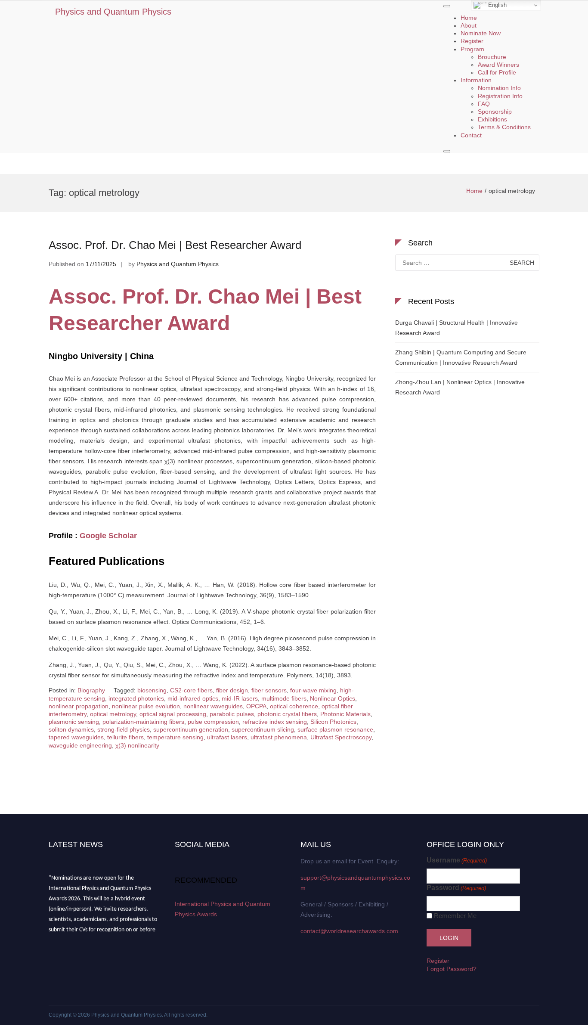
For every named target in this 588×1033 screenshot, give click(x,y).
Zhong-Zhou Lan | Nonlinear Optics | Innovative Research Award (460, 387)
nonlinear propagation (78, 706)
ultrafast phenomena (279, 737)
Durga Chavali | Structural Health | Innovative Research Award (456, 327)
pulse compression (213, 721)
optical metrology (113, 713)
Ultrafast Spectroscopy (340, 737)
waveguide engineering (80, 745)
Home (469, 17)
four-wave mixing (313, 690)
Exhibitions (492, 119)
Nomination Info (499, 88)
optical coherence (294, 706)
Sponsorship (495, 111)
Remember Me (455, 915)
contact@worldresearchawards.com (349, 931)
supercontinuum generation (190, 729)
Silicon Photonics (333, 721)
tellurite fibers (125, 737)
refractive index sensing (274, 721)
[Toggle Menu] (446, 6)
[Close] (446, 151)
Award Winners (498, 64)
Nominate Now (481, 33)
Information (476, 80)
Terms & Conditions (504, 127)
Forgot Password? (452, 968)
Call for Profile (497, 72)
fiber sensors (269, 690)
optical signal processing (172, 713)
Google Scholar (108, 535)
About (469, 25)
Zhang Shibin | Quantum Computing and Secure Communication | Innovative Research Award (460, 357)
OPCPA (256, 706)
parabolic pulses (232, 713)
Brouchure (492, 56)
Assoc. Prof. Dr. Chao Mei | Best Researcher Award (175, 245)
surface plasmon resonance (335, 729)
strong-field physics (123, 729)
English (496, 5)
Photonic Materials (345, 713)
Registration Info (500, 96)
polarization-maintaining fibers (143, 721)
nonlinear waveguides (213, 706)
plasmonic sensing (74, 721)
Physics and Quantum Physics (113, 11)
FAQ (484, 103)
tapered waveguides (76, 737)
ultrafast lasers (227, 737)
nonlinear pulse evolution (146, 706)
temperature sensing (175, 737)
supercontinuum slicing (263, 729)
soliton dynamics (71, 729)
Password (456, 887)
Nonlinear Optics (332, 698)
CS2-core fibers (191, 690)
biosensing (152, 690)
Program (472, 49)
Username (457, 860)
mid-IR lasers (240, 698)
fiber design (232, 690)
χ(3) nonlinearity (137, 745)
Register (472, 41)
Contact (471, 135)
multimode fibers (283, 698)
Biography (91, 690)
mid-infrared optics (192, 698)
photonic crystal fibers (287, 713)
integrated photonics (136, 698)
